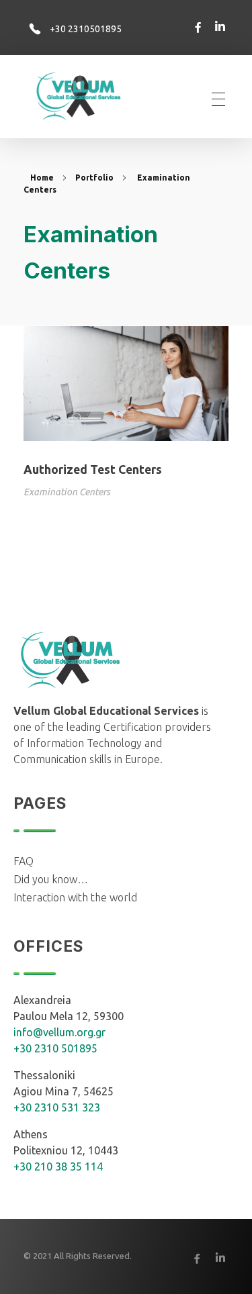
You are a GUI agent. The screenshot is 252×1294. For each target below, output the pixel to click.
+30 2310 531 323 (56, 1107)
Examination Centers (67, 492)
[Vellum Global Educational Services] (88, 96)
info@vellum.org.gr (59, 1032)
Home (42, 177)
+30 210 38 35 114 (58, 1166)
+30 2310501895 (86, 28)
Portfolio (94, 177)
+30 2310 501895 (55, 1048)
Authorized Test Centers (93, 469)
